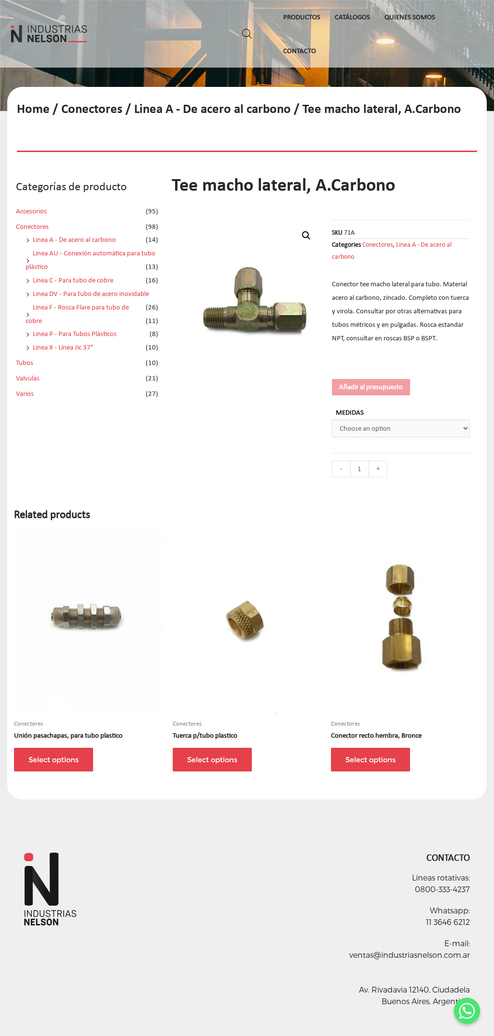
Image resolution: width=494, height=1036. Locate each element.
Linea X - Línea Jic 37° (63, 347)
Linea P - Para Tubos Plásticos (75, 333)
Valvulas (28, 378)
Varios (25, 393)
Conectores (92, 108)
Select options (53, 759)
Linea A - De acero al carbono (212, 108)
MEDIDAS (350, 412)
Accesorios (31, 211)
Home (33, 108)
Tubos (24, 362)
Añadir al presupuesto (371, 386)
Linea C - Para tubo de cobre (73, 280)
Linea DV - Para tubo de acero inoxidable (91, 293)
